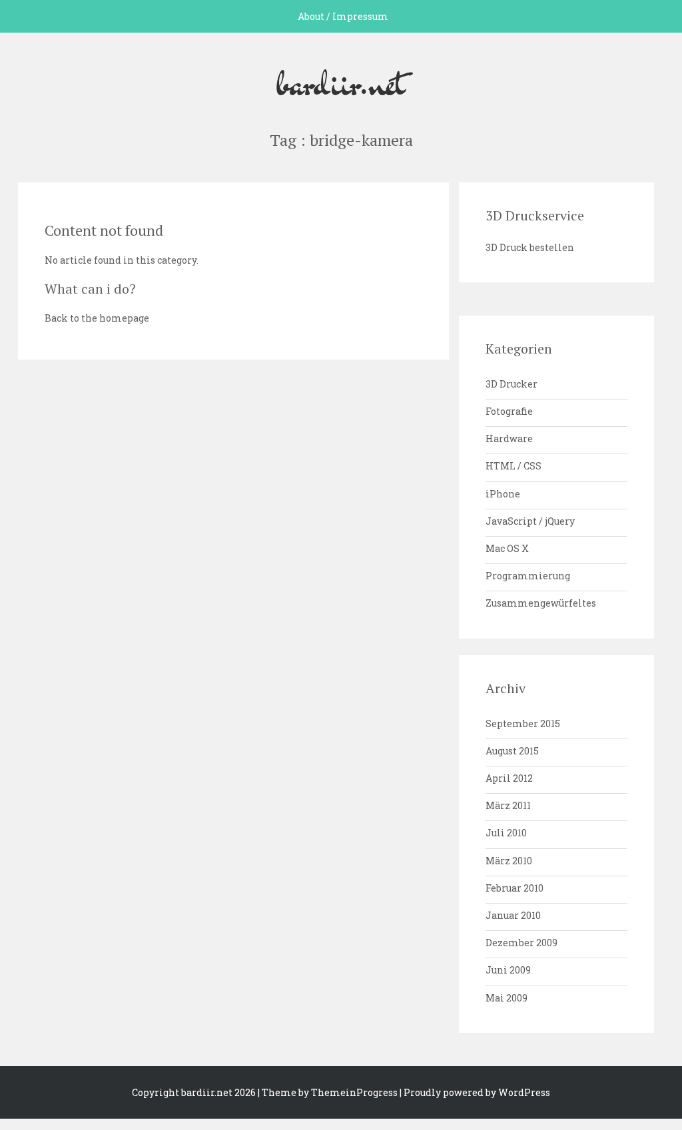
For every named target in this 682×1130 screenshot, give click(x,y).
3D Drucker (511, 384)
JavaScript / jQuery (530, 521)
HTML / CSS (513, 465)
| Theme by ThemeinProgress (328, 1092)
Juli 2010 (506, 832)
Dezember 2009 (521, 942)
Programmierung (528, 575)
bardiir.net (341, 82)
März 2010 (509, 860)
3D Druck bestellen (530, 247)
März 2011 (508, 805)
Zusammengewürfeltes (541, 603)
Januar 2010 (513, 915)
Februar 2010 (514, 888)
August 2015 (512, 750)
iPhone (503, 493)
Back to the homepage (97, 318)
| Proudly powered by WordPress (475, 1092)
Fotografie (509, 411)
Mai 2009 (506, 997)
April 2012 (509, 778)
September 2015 (523, 723)
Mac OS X (507, 548)
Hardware (509, 438)
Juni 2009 (508, 970)
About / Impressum (343, 16)
